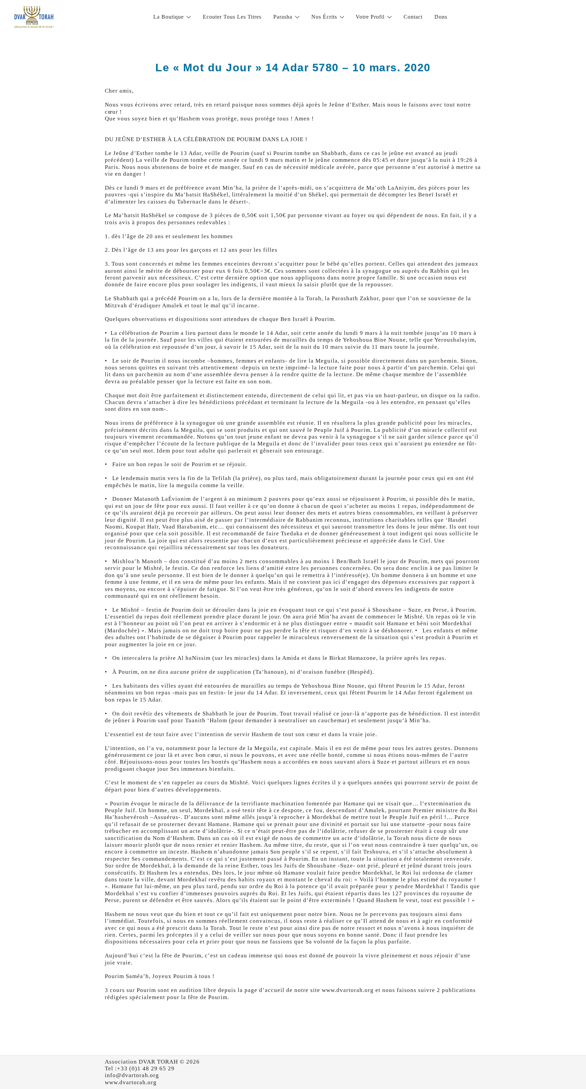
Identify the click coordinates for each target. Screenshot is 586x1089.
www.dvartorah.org (131, 1082)
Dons (440, 17)
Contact (413, 17)
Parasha (282, 17)
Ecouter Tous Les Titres (232, 17)
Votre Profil (370, 17)
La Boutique (168, 17)
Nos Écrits (324, 17)
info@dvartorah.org (132, 1075)
